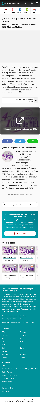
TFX (21, 341)
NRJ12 (4, 345)
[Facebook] (7, 141)
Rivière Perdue (7, 372)
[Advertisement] (20, 46)
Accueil (5, 400)
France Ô (5, 357)
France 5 (23, 335)
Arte (21, 351)
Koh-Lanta (5, 385)
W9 (21, 338)
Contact (4, 316)
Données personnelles (9, 319)
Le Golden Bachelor (9, 378)
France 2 (23, 332)
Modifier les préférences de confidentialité (18, 323)
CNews (4, 351)
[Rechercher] (25, 3)
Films (3, 365)
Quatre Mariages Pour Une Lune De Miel (19, 148)
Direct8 (22, 357)
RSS (21, 319)
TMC (3, 341)
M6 (3, 338)
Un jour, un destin (8, 388)
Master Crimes (7, 381)
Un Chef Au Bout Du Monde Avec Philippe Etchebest (20, 369)
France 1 (5, 354)
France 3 (5, 335)
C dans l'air (6, 391)
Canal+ (22, 348)
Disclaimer (22, 316)
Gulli (3, 348)
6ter (21, 345)
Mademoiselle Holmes (9, 375)
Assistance (13, 316)
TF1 (3, 332)
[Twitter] (20, 141)
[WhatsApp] (32, 141)
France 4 (23, 354)
